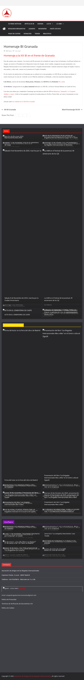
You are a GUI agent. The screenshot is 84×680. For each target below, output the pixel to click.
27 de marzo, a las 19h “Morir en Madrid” (19, 543)
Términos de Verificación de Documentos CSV (17, 604)
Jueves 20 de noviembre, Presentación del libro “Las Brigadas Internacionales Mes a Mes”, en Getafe (21, 495)
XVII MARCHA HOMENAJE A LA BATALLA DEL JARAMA (60, 542)
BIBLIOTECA (47, 34)
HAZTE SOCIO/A (55, 29)
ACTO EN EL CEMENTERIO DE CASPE (17, 315)
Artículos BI (29, 24)
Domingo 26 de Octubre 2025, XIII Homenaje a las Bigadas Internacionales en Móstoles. (60, 143)
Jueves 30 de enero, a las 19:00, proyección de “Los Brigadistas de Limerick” (21, 549)
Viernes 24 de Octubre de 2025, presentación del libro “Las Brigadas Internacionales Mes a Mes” (61, 496)
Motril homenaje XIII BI (71, 109)
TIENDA (37, 34)
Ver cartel (61, 82)
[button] (52, 23)
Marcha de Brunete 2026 (13, 138)
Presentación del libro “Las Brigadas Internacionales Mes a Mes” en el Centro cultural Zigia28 (61, 477)
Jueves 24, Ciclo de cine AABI (54, 550)
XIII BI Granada (10, 109)
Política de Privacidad (9, 599)
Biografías (42, 29)
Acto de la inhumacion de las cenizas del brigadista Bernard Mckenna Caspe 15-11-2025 (61, 136)
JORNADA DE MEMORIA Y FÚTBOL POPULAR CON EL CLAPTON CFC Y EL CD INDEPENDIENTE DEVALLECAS (61, 312)
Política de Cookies (8, 608)
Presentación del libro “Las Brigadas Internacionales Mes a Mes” (17, 503)
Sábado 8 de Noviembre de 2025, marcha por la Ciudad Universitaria (21, 299)
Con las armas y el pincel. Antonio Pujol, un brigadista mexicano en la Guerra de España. (20, 510)
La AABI (59, 24)
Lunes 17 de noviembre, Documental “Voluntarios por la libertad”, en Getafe (22, 535)
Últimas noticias (14, 24)
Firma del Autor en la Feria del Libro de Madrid (21, 480)
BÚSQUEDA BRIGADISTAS (16, 29)
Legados (32, 29)
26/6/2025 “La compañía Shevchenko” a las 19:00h (59, 535)
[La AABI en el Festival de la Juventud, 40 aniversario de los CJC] (62, 226)
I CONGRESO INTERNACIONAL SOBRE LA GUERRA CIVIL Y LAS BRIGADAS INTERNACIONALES (61, 510)
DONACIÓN (27, 34)
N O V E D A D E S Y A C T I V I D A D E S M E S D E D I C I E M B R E (61, 486)
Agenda (40, 24)
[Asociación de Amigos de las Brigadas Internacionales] (4, 28)
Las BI (49, 24)
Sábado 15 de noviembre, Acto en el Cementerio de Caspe (22, 143)
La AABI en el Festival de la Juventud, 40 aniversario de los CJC (58, 299)
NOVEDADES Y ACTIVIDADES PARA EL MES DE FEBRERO (19, 486)
